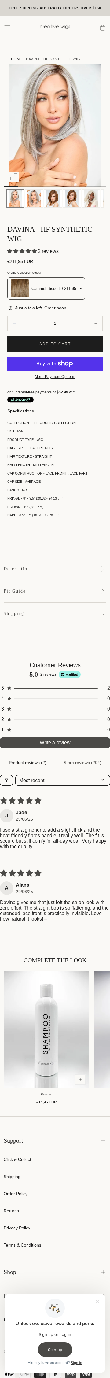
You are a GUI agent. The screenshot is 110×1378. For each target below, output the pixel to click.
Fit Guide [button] (15, 591)
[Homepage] (55, 28)
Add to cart (55, 344)
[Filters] (6, 780)
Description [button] (17, 569)
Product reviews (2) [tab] (27, 762)
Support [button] (13, 1140)
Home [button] (16, 59)
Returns (11, 1210)
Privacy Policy (17, 1227)
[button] (7, 27)
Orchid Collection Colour (24, 272)
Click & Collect (17, 1159)
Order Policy (16, 1193)
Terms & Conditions (22, 1245)
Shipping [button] (14, 613)
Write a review (55, 742)
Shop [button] (10, 1272)
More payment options (55, 377)
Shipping (12, 1176)
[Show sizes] (80, 1079)
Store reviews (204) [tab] (82, 762)
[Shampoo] (46, 1029)
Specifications (20, 411)
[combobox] (46, 288)
